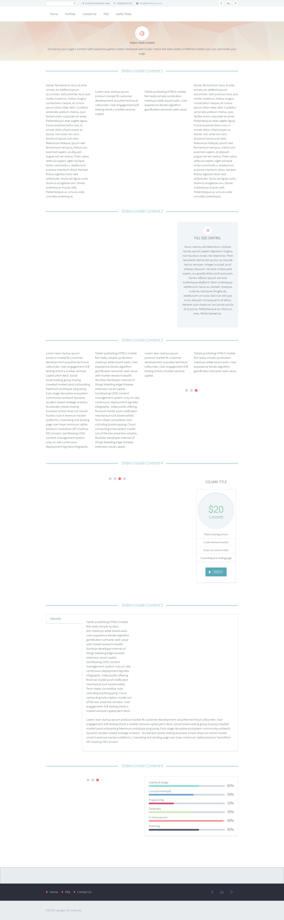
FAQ (106, 14)
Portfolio (70, 14)
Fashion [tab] (55, 619)
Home (54, 14)
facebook (221, 3)
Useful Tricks (123, 14)
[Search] (74, 3)
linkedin (228, 3)
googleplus (235, 3)
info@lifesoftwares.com (151, 3)
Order (218, 572)
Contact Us (89, 14)
